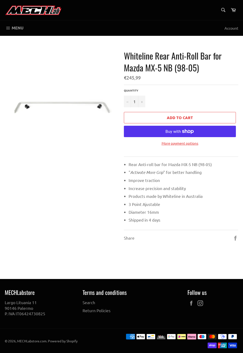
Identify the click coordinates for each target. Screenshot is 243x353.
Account (231, 28)
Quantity (131, 90)
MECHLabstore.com (32, 341)
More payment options (180, 143)
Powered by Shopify (63, 341)
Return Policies (97, 310)
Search (89, 302)
